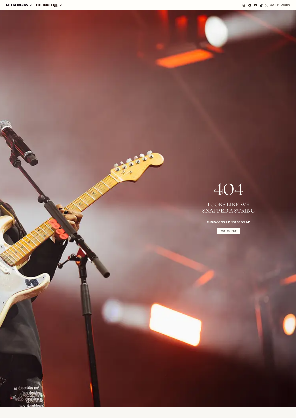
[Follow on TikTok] (261, 5)
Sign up (274, 5)
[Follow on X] (266, 5)
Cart (285, 5)
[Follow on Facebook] (250, 5)
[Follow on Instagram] (244, 5)
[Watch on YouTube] (256, 5)
